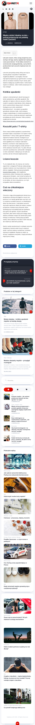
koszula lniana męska (9, 172)
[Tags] (26, 390)
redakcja (9, 43)
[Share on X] (3, 9)
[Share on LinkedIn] (12, 9)
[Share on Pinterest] (9, 9)
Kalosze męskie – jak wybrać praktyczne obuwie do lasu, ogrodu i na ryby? (20, 398)
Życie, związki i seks (16, 404)
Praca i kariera (12, 537)
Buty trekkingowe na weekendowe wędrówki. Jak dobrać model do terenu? (20, 419)
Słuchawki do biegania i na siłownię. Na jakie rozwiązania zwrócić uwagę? (20, 429)
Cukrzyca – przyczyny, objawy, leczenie (17, 518)
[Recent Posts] (8, 390)
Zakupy (9, 358)
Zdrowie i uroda (8, 515)
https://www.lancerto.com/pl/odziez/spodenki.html (18, 121)
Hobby (5, 705)
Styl (5, 32)
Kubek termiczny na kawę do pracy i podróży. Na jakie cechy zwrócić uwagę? (21, 439)
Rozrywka (14, 426)
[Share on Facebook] (6, 9)
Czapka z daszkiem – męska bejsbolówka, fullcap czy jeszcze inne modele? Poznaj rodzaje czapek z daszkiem (17, 678)
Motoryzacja (7, 470)
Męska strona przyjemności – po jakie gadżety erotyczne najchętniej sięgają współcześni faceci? (21, 409)
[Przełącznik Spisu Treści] (13, 53)
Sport (12, 416)
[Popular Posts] (17, 390)
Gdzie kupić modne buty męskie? (14, 496)
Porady (5, 537)
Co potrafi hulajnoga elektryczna (14, 707)
